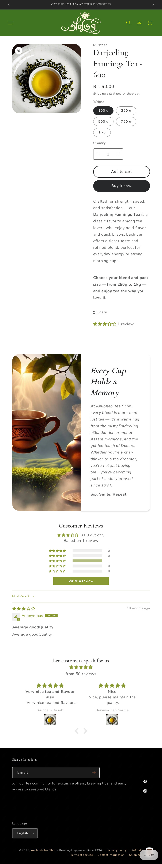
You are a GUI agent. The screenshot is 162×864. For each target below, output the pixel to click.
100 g (103, 110)
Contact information (111, 855)
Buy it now (121, 185)
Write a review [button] (81, 581)
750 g (126, 121)
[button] (10, 23)
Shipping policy (139, 855)
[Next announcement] (153, 4)
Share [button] (102, 312)
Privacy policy (117, 850)
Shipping (99, 94)
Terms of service (81, 855)
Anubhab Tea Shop (43, 850)
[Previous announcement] (9, 4)
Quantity (99, 143)
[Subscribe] (94, 772)
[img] (23, 608)
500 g (103, 121)
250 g (126, 110)
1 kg (102, 132)
